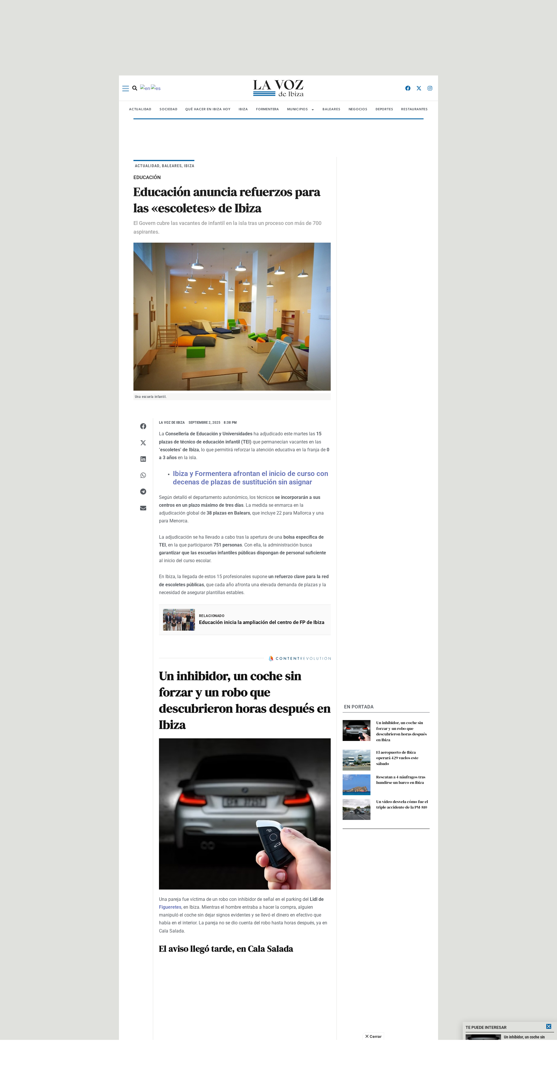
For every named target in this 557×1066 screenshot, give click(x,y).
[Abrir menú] (125, 88)
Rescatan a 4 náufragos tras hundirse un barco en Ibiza (400, 780)
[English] (145, 88)
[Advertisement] (278, 1053)
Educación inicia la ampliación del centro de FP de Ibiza (261, 622)
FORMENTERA (267, 109)
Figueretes (170, 907)
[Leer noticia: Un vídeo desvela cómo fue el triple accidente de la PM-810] (356, 809)
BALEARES (331, 109)
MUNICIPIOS (297, 109)
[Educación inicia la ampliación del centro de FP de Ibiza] (179, 620)
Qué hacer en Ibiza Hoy (208, 109)
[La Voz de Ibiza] (278, 88)
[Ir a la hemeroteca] (134, 88)
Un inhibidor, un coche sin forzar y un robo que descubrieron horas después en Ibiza (401, 731)
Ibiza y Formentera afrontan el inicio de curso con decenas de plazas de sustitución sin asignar (250, 478)
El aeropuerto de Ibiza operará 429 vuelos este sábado (397, 757)
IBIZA (243, 109)
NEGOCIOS (358, 109)
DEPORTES (384, 109)
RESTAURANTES (414, 109)
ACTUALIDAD (140, 109)
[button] (143, 426)
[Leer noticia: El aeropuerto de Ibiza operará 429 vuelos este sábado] (356, 760)
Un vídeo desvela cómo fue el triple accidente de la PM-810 (402, 804)
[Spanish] (156, 88)
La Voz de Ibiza (172, 422)
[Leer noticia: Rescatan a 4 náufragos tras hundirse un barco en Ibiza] (356, 784)
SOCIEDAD (168, 109)
